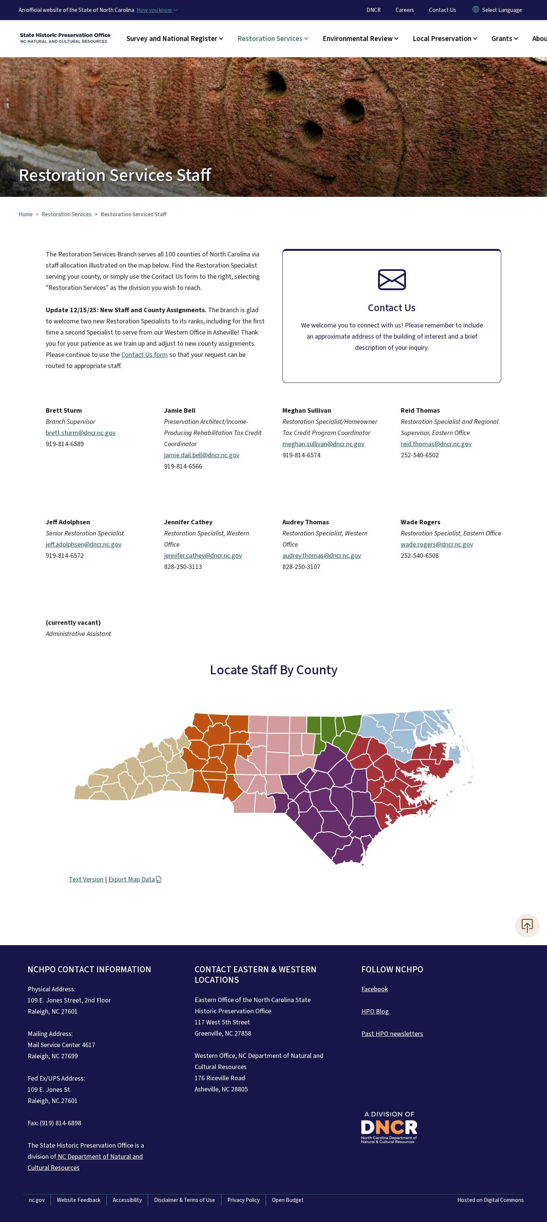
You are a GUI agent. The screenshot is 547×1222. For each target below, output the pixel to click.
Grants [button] (502, 38)
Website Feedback (78, 1200)
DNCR (374, 10)
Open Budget (288, 1200)
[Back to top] (527, 925)
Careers (405, 10)
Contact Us (442, 10)
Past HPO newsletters (392, 1034)
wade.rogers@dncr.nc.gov (437, 544)
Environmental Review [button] (358, 38)
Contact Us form (144, 354)
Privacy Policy (243, 1200)
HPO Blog (375, 1011)
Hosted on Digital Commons (490, 1200)
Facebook (374, 989)
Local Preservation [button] (442, 38)
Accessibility (127, 1200)
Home (26, 214)
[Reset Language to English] (476, 10)
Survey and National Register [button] (172, 38)
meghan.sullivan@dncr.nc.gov (323, 444)
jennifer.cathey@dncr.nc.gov (203, 555)
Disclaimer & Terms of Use (184, 1200)
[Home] (65, 30)
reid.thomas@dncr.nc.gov (436, 444)
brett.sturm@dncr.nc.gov (80, 433)
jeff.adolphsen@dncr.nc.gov (83, 544)
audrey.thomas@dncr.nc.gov (321, 555)
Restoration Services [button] (270, 38)
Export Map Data (131, 879)
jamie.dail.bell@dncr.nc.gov (201, 455)
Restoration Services (67, 214)
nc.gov (37, 1200)
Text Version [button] (86, 879)
